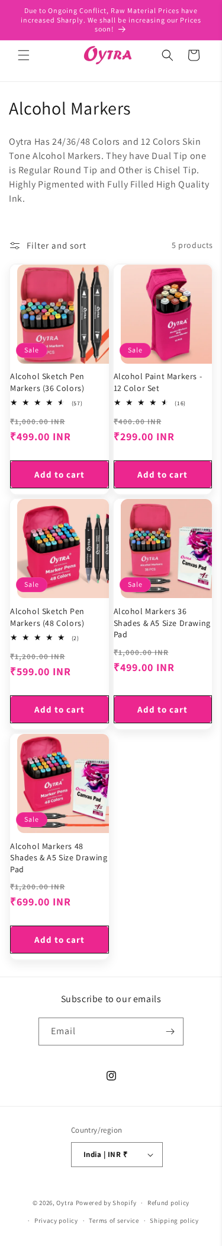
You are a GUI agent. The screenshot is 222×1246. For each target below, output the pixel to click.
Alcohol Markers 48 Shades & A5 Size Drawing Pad (58, 858)
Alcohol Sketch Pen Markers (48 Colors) (47, 617)
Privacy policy (56, 1220)
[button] (24, 55)
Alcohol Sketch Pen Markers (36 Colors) (47, 382)
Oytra (65, 1203)
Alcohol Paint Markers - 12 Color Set (158, 382)
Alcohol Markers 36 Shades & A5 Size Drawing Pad (162, 623)
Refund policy (168, 1203)
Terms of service (114, 1220)
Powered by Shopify (106, 1203)
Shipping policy (174, 1220)
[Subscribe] (170, 1031)
